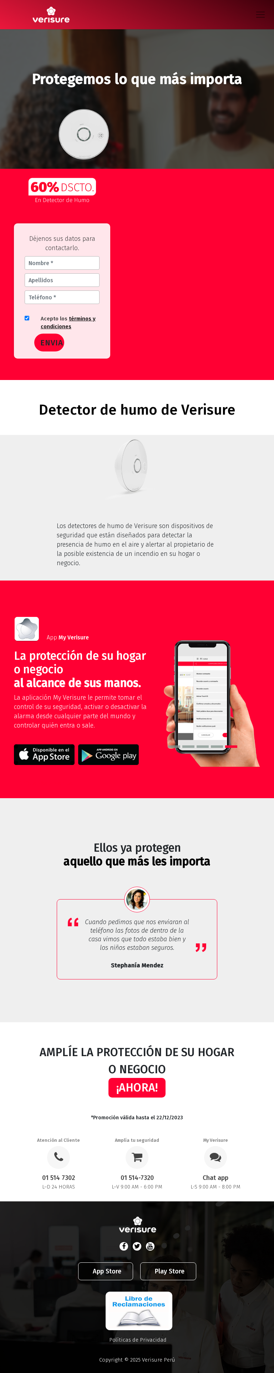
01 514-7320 (137, 1178)
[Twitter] (137, 1246)
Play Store (169, 1271)
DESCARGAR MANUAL (47, 783)
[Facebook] (124, 1246)
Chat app (215, 1178)
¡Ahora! (137, 1087)
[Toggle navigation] (263, 14)
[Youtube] (150, 1246)
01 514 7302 (58, 1178)
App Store (107, 1271)
